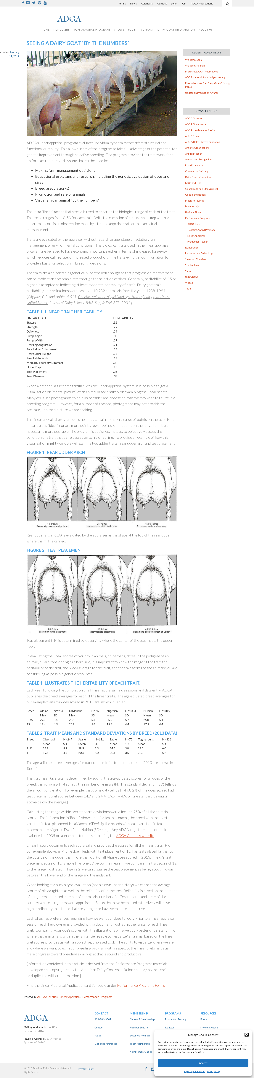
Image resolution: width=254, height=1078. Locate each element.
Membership (192, 206)
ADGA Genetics (47, 996)
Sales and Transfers (195, 259)
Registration (191, 247)
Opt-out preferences (194, 1071)
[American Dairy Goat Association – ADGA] (56, 1018)
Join (184, 3)
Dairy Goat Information (176, 29)
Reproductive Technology (199, 253)
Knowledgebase (209, 1027)
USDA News (191, 276)
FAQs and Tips (193, 182)
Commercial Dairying (196, 171)
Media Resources (194, 200)
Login (174, 3)
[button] (246, 1035)
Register (169, 1027)
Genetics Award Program (201, 229)
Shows (188, 271)
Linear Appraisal (70, 996)
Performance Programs (97, 996)
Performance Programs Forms (141, 985)
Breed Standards (194, 165)
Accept (203, 1063)
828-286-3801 (102, 1019)
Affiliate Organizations (197, 147)
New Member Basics (141, 1051)
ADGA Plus (193, 224)
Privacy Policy (213, 1071)
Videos (189, 282)
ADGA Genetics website (135, 835)
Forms (122, 3)
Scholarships (192, 265)
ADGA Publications (202, 3)
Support (147, 29)
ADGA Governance (195, 124)
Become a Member (140, 1035)
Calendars (147, 3)
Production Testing (197, 241)
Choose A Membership (142, 1019)
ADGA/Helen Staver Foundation (202, 141)
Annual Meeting (193, 153)
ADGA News (192, 135)
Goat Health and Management (201, 188)
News (133, 3)
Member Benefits (139, 1027)
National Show (193, 212)
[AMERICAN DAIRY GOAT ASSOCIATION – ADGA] (63, 19)
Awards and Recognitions (199, 159)
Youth (188, 288)
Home (46, 29)
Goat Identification (195, 194)
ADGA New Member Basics (200, 130)
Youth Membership (140, 1043)
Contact (162, 3)
